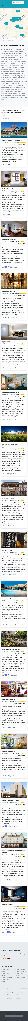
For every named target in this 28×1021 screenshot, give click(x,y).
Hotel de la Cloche (8, 498)
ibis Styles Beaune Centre (10, 800)
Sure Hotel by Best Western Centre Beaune (13, 851)
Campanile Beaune (8, 599)
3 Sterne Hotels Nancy (7, 992)
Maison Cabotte (7, 550)
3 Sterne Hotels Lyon (20, 971)
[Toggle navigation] (2, 5)
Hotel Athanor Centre (9, 189)
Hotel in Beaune (6, 2)
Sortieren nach (6, 116)
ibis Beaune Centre (8, 752)
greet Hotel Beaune (8, 699)
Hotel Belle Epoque (8, 291)
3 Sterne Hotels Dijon (6, 977)
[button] (18, 27)
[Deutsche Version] (9, 959)
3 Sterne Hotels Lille (20, 969)
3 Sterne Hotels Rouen (21, 990)
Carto (11, 38)
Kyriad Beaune (7, 342)
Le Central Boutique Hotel (10, 392)
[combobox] (9, 118)
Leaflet (2, 38)
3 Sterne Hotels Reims (21, 988)
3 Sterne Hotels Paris (6, 998)
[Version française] (1, 959)
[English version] (3, 959)
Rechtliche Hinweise (14, 1016)
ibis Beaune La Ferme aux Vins (12, 140)
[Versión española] (5, 959)
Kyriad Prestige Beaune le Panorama (10, 445)
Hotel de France (7, 904)
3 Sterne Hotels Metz (20, 977)
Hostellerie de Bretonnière (11, 649)
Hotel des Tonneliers (9, 239)
